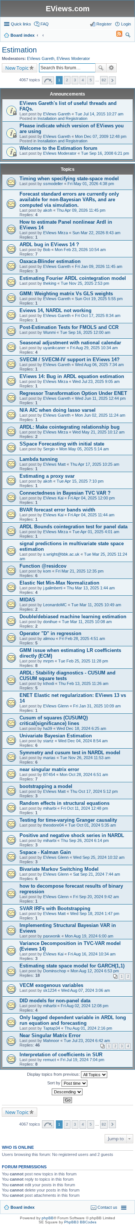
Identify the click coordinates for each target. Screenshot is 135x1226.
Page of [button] (48, 80)
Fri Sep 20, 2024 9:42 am (96, 896)
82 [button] (104, 80)
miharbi (49, 808)
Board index (22, 1207)
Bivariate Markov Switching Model (59, 869)
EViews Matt (54, 464)
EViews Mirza (55, 232)
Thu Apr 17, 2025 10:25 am (94, 464)
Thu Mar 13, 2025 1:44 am (91, 588)
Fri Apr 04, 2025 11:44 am (91, 515)
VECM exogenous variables (51, 985)
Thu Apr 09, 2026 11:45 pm (81, 210)
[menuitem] (116, 35)
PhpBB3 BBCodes (80, 1222)
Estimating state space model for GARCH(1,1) (72, 966)
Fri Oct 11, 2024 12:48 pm (84, 808)
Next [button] (112, 80)
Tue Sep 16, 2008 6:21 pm (105, 153)
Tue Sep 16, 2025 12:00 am (85, 332)
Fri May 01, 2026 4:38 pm (91, 183)
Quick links (21, 24)
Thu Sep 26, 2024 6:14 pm (85, 840)
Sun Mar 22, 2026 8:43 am (96, 232)
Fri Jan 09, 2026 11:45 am (98, 266)
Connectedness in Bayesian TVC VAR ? (65, 493)
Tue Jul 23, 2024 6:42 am (87, 1040)
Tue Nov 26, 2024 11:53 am (85, 757)
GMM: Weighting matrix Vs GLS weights (66, 293)
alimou (49, 638)
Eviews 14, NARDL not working (56, 310)
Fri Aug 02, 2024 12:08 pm (84, 1005)
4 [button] (83, 80)
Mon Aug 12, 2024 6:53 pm (94, 971)
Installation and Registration (62, 118)
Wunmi (49, 332)
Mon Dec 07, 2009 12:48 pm (100, 136)
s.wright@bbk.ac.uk (61, 554)
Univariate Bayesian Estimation (56, 736)
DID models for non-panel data (55, 1000)
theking (49, 283)
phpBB (48, 1218)
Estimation (19, 50)
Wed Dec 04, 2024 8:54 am (83, 741)
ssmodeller (53, 183)
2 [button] (67, 80)
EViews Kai (53, 498)
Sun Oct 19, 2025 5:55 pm (99, 298)
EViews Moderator (73, 58)
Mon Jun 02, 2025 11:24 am (100, 415)
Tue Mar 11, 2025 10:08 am (87, 621)
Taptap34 (51, 1028)
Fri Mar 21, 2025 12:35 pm (80, 571)
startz (48, 741)
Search (100, 67)
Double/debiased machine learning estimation (73, 616)
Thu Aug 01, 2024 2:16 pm (88, 1028)
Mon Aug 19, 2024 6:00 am (89, 936)
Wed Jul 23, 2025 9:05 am (96, 381)
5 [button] (91, 80)
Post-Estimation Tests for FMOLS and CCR (69, 327)
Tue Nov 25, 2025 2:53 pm (85, 283)
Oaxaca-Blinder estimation (50, 261)
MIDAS (27, 600)
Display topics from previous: (54, 1074)
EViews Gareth (40, 58)
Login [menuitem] (126, 24)
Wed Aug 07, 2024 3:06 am (85, 990)
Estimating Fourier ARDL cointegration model (73, 278)
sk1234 (50, 990)
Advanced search (111, 67)
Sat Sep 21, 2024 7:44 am (96, 874)
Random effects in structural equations (65, 803)
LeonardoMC (55, 605)
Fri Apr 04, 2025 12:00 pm (91, 498)
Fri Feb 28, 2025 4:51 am (82, 638)
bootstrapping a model (46, 786)
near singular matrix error (49, 769)
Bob (46, 249)
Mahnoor (51, 1040)
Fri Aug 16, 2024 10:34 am (92, 954)
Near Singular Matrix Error (50, 1035)
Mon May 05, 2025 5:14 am (84, 449)
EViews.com (68, 8)
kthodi (48, 683)
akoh (47, 210)
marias (49, 757)
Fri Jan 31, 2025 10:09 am (97, 706)
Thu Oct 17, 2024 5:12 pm (94, 791)
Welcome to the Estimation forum (59, 148)
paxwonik (51, 936)
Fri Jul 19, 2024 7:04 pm (82, 1059)
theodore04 (53, 825)
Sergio (49, 449)
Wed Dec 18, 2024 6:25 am (81, 728)
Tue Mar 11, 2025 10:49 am (96, 605)
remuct (49, 1059)
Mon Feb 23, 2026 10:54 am (80, 249)
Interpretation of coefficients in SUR (61, 1054)
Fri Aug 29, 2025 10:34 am (94, 347)
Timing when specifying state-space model (69, 178)
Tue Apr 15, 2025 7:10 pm (80, 481)
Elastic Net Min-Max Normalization (59, 583)
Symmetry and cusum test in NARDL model (70, 752)
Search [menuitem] (128, 36)
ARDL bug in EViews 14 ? (49, 244)
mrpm (48, 661)
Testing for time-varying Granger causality (68, 820)
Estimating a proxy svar (47, 476)
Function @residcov (43, 566)
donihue (50, 621)
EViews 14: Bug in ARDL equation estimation (72, 376)
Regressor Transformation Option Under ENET (73, 393)
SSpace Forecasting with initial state (62, 444)
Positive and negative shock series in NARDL (72, 835)
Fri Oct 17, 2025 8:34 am (97, 315)
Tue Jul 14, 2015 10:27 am (99, 114)
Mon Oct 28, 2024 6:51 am (84, 774)
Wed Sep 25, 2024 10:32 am (98, 857)
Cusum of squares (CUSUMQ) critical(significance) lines (54, 720)
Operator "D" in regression (50, 633)
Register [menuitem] (104, 24)
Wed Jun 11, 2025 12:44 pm (100, 398)
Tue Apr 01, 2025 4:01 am (95, 531)
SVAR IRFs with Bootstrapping (55, 908)
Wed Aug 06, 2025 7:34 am (99, 364)
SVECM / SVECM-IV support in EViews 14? (70, 359)
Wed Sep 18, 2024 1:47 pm (94, 913)
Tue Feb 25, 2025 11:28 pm (83, 661)
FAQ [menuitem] (44, 24)
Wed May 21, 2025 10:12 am (98, 432)
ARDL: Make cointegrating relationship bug (70, 427)
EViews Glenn (56, 706)
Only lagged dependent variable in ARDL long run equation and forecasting (73, 1020)
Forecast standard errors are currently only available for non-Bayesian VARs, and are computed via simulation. (69, 199)
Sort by (54, 1083)
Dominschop (54, 971)
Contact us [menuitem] (107, 1207)
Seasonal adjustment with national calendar (70, 342)
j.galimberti (52, 588)
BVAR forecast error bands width (57, 510)
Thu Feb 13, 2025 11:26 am (83, 683)
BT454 (49, 774)
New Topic (16, 67)
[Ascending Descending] (67, 1091)
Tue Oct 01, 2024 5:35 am (92, 825)
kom (47, 571)
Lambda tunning (39, 459)
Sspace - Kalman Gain (45, 852)
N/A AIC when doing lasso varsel (58, 410)
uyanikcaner (54, 347)
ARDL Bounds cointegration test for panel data (74, 526)
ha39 (47, 728)
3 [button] (75, 80)
